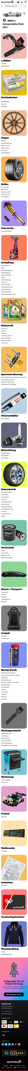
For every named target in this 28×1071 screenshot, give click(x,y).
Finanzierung (18, 1065)
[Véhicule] (18, 2)
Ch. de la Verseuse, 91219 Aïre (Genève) (7, 1006)
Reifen (11, 1065)
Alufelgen (5, 1065)
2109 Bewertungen (14, 1054)
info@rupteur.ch (8, 1014)
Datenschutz (9, 1067)
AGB (3, 1067)
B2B (23, 1065)
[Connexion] (21, 2)
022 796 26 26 (8, 1011)
